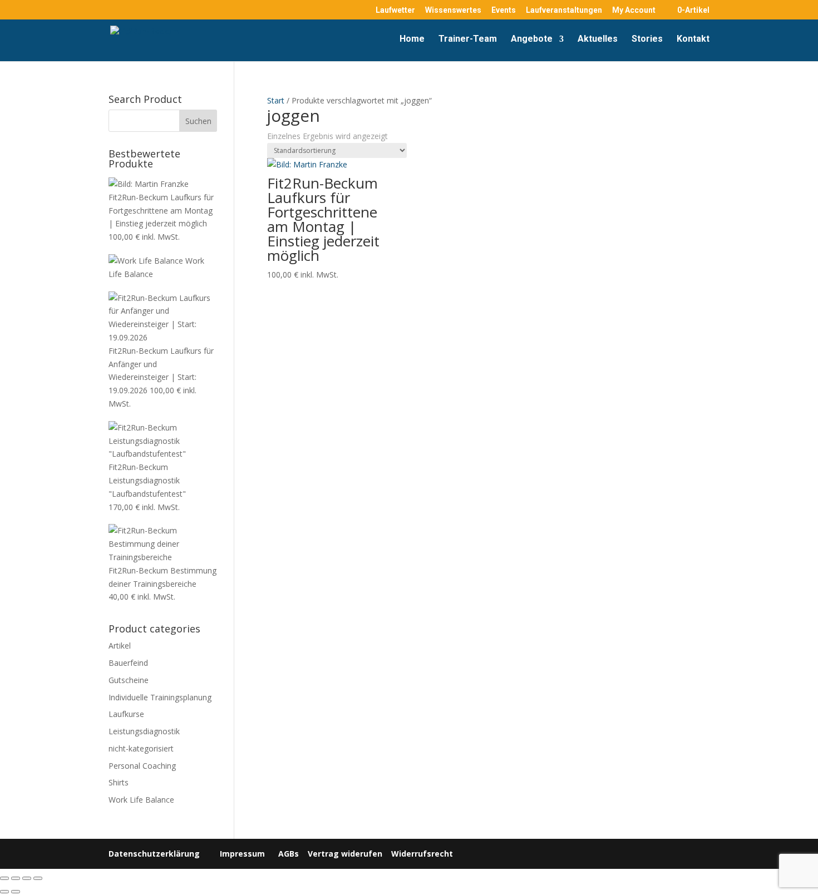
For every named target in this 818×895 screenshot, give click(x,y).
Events (503, 10)
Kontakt (693, 39)
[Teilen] (26, 878)
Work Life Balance (141, 799)
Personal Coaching (142, 765)
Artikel (120, 645)
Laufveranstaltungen (564, 10)
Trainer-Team (467, 39)
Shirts (119, 782)
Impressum (242, 853)
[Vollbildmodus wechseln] (15, 878)
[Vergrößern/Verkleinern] (4, 878)
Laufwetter (395, 10)
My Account (634, 10)
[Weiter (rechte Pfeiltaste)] (15, 891)
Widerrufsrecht (421, 853)
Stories (647, 39)
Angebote (532, 39)
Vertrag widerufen (345, 853)
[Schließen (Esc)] (37, 878)
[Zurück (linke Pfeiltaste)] (4, 891)
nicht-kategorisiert (141, 748)
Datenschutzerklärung (154, 853)
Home (412, 39)
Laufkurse (126, 714)
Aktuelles (598, 39)
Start (275, 100)
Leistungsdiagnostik (144, 731)
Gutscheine (129, 680)
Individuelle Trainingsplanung (160, 697)
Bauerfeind (128, 662)
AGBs (288, 853)
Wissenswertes (453, 10)
